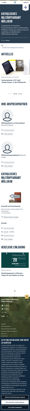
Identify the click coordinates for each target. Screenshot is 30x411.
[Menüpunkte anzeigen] (6, 45)
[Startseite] (2, 45)
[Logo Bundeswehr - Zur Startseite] (15, 2)
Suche (25, 2)
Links (3, 316)
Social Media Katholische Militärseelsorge (9, 300)
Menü (4, 2)
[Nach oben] (27, 297)
